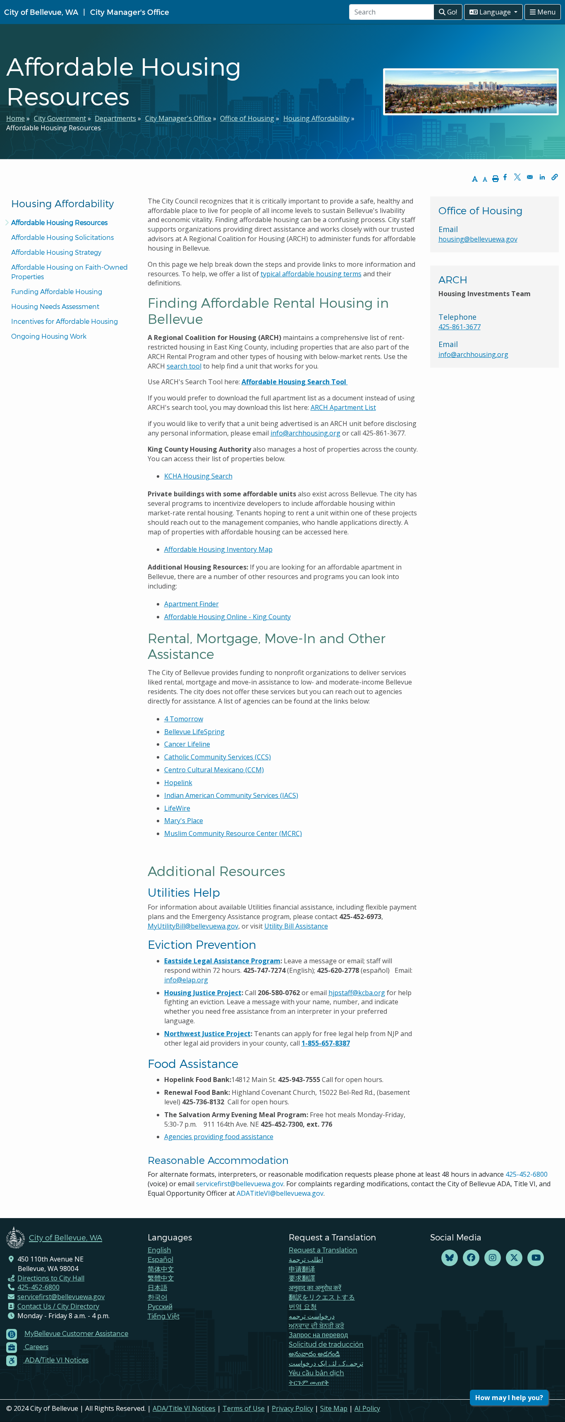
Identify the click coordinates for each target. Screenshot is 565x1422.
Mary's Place (183, 820)
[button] (554, 177)
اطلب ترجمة (306, 1259)
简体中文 (161, 1269)
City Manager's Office (129, 11)
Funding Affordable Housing (56, 291)
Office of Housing (247, 118)
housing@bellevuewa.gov (477, 239)
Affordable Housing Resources (59, 222)
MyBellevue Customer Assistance (76, 1333)
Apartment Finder (191, 603)
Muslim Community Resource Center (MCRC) (233, 833)
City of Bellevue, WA (41, 11)
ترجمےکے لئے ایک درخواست (326, 1363)
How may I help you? (509, 1397)
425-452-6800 (526, 1174)
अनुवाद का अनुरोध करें (315, 1287)
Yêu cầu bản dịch (316, 1373)
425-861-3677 (459, 326)
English (159, 1250)
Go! (451, 12)
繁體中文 (161, 1278)
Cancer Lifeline (187, 744)
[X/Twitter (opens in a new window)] (514, 1258)
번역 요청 (303, 1306)
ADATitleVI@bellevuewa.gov (280, 1193)
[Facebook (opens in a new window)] (471, 1258)
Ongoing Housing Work (48, 336)
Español (160, 1259)
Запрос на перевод (318, 1334)
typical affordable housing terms (311, 273)
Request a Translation (323, 1250)
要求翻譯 (302, 1278)
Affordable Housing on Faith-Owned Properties (70, 271)
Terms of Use (244, 1408)
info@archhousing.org (305, 433)
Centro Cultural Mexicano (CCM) (214, 769)
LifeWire (177, 808)
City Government (60, 118)
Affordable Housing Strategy (56, 252)
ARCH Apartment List (343, 407)
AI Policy (367, 1408)
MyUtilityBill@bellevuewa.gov (193, 926)
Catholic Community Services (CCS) (217, 756)
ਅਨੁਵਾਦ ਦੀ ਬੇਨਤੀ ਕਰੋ (316, 1325)
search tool (184, 366)
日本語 (158, 1287)
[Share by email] (529, 177)
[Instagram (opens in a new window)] (492, 1258)
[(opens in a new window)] (449, 1258)
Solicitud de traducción (326, 1344)
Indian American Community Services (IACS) (231, 795)
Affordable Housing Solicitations (62, 237)
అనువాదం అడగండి (314, 1353)
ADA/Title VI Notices (184, 1408)
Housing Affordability (316, 118)
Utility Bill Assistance (296, 926)
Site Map (333, 1408)
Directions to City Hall (50, 1278)
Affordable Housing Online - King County (227, 616)
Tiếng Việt (164, 1316)
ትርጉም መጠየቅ (309, 1382)
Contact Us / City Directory (58, 1306)
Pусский (160, 1306)
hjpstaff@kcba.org (356, 992)
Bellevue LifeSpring (194, 731)
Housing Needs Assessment (55, 306)
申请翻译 (302, 1269)
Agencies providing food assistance (218, 1136)
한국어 (158, 1297)
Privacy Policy (292, 1408)
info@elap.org (186, 979)
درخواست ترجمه (312, 1316)
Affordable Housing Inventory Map (218, 549)
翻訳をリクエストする (322, 1297)
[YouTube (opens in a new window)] (535, 1258)
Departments (115, 118)
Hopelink (178, 782)
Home (15, 118)
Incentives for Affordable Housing (64, 321)
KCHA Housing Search (198, 476)
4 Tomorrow (183, 718)
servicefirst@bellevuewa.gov (239, 1183)
